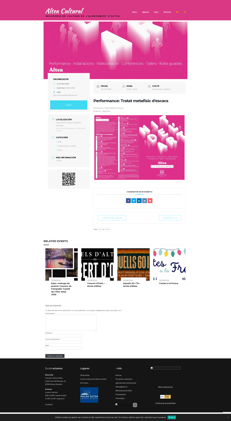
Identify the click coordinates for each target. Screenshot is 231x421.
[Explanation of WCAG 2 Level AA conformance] (165, 396)
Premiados (120, 398)
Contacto (49, 404)
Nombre (49, 333)
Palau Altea (85, 375)
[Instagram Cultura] (135, 405)
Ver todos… (85, 383)
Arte (59, 142)
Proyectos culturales (124, 379)
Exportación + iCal (170, 218)
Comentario (50, 313)
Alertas (118, 375)
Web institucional (165, 387)
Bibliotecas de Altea (124, 390)
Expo (156, 12)
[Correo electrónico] (150, 200)
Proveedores (121, 394)
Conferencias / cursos (67, 146)
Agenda (145, 12)
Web (47, 345)
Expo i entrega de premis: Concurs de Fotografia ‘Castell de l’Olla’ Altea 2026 (61, 289)
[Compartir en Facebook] (128, 200)
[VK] (144, 200)
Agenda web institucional (126, 383)
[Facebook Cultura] (124, 405)
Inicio (134, 12)
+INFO (69, 105)
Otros (60, 150)
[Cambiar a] (177, 13)
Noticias (167, 12)
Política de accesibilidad (165, 403)
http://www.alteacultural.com (65, 95)
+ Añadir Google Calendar (112, 218)
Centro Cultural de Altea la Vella (93, 379)
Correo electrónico (53, 339)
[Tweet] (133, 200)
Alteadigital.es (121, 386)
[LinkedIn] (139, 200)
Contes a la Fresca (168, 283)
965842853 (70, 88)
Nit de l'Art (104, 229)
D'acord (172, 417)
